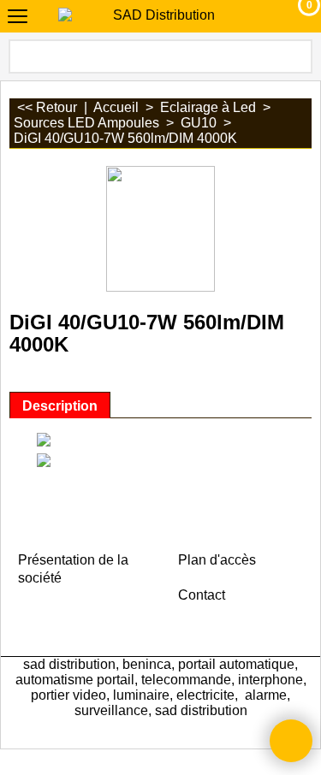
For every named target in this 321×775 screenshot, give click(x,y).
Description (60, 405)
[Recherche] (298, 56)
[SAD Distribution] (157, 15)
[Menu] (17, 18)
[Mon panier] (293, 16)
